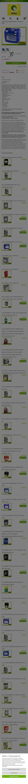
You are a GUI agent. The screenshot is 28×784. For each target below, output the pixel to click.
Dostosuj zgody (14, 772)
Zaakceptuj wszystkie (14, 776)
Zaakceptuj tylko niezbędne (14, 769)
